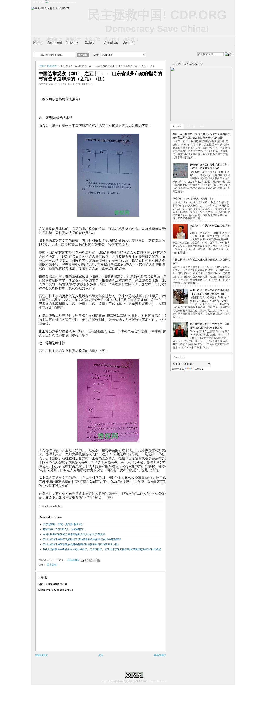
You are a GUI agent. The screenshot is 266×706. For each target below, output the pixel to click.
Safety (92, 40)
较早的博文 (160, 655)
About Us (111, 40)
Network (73, 40)
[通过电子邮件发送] (87, 560)
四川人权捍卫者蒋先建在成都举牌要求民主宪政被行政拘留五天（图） (81, 544)
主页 (100, 655)
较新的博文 (41, 655)
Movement (54, 40)
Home (37, 40)
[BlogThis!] (91, 560)
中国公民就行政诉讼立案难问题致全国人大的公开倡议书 (74, 534)
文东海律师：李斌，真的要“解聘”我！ (63, 524)
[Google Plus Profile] (162, 54)
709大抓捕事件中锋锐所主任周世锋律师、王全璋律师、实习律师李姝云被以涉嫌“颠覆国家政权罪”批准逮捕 (102, 549)
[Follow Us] (169, 54)
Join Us (130, 40)
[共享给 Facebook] (99, 560)
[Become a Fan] (176, 54)
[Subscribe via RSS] (183, 54)
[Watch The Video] (155, 54)
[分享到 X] (95, 560)
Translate (198, 369)
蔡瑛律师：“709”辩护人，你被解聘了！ (64, 529)
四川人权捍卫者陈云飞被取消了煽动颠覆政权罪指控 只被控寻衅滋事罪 (82, 539)
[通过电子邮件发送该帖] (82, 559)
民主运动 (51, 66)
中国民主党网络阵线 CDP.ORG (130, 681)
